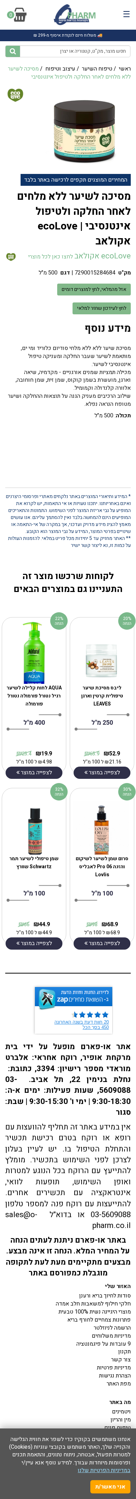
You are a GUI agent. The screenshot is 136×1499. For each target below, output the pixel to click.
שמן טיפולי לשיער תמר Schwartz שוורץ (34, 862)
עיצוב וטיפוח (60, 69)
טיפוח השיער (97, 69)
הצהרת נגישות (115, 1376)
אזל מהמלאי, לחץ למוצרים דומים (94, 289)
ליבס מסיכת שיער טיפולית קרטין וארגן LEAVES (102, 696)
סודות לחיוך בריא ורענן (105, 1296)
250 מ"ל (102, 722)
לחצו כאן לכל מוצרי (50, 257)
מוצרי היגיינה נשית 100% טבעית (95, 1312)
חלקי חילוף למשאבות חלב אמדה (93, 1304)
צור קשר (121, 1359)
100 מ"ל (34, 893)
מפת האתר (119, 1384)
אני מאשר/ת (110, 1487)
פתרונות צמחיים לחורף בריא (99, 1320)
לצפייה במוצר (36, 772)
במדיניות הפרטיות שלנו (104, 1470)
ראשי (125, 69)
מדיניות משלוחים (111, 1336)
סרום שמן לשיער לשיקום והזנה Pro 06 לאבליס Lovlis (102, 866)
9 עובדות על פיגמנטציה (103, 1344)
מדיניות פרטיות (114, 1367)
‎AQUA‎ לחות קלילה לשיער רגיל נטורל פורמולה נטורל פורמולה (34, 696)
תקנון (124, 1351)
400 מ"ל (34, 722)
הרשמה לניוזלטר (112, 1328)
